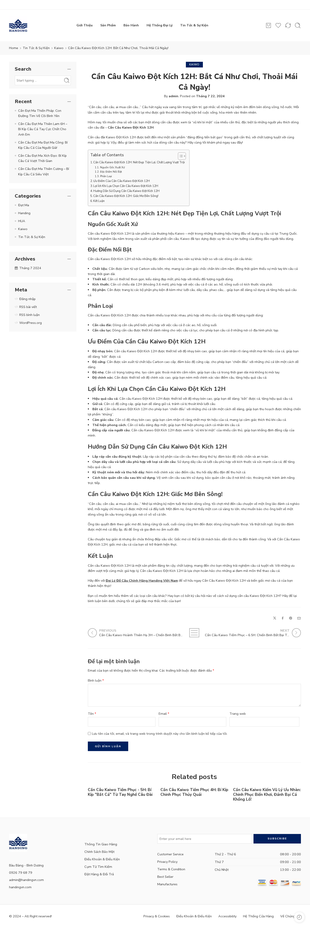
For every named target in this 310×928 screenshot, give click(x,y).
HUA (21, 221)
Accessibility (227, 916)
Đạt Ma (23, 205)
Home (13, 48)
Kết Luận (99, 201)
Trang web (237, 713)
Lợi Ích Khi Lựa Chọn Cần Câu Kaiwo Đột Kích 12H (125, 186)
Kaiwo (59, 48)
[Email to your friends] (299, 618)
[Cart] (268, 25)
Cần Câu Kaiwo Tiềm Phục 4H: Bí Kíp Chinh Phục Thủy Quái (194, 792)
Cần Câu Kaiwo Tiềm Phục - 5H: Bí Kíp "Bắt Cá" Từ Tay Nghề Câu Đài (120, 792)
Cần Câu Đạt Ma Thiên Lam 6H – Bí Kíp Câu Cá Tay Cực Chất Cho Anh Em (42, 129)
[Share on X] (274, 618)
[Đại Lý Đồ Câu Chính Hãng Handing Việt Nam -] (18, 25)
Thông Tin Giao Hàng (100, 844)
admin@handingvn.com (26, 880)
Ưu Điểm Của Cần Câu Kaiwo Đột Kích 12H (121, 181)
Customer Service (170, 854)
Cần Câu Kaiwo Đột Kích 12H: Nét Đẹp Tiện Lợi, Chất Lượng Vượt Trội (139, 162)
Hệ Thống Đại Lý (159, 25)
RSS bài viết (28, 307)
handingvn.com (20, 887)
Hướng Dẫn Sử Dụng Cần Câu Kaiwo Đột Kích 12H (126, 191)
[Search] (298, 25)
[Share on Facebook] (282, 618)
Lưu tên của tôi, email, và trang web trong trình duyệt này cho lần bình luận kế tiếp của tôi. (159, 733)
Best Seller (165, 876)
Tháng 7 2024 (30, 268)
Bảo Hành (131, 25)
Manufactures (167, 884)
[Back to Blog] (194, 632)
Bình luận (96, 680)
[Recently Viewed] (299, 917)
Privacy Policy (167, 861)
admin (173, 96)
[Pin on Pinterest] (291, 618)
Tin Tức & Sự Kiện (194, 25)
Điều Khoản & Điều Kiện (102, 859)
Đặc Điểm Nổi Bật (111, 172)
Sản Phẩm (108, 25)
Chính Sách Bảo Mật (99, 851)
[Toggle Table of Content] (180, 156)
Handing (24, 213)
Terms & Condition (171, 869)
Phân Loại (106, 176)
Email (164, 713)
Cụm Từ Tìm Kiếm (98, 866)
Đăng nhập (27, 299)
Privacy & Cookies (156, 916)
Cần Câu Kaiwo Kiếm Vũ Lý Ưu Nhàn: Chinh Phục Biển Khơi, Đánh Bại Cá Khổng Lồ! (267, 794)
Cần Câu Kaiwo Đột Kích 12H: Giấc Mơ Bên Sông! (125, 196)
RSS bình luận (29, 315)
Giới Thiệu (84, 25)
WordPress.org (30, 322)
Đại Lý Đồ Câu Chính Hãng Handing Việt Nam (142, 580)
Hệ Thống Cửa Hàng (258, 916)
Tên (92, 713)
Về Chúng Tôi (290, 916)
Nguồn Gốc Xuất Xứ (112, 167)
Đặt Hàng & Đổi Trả (99, 874)
